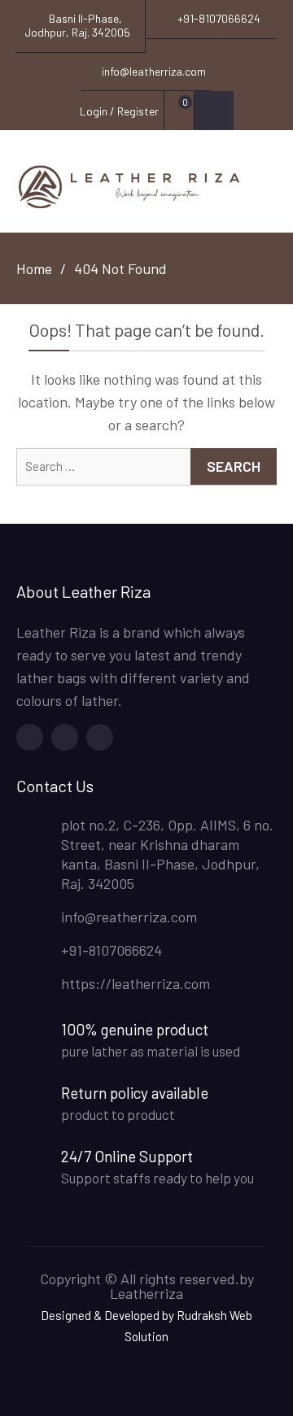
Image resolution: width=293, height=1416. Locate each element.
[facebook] (29, 737)
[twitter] (64, 737)
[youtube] (99, 737)
